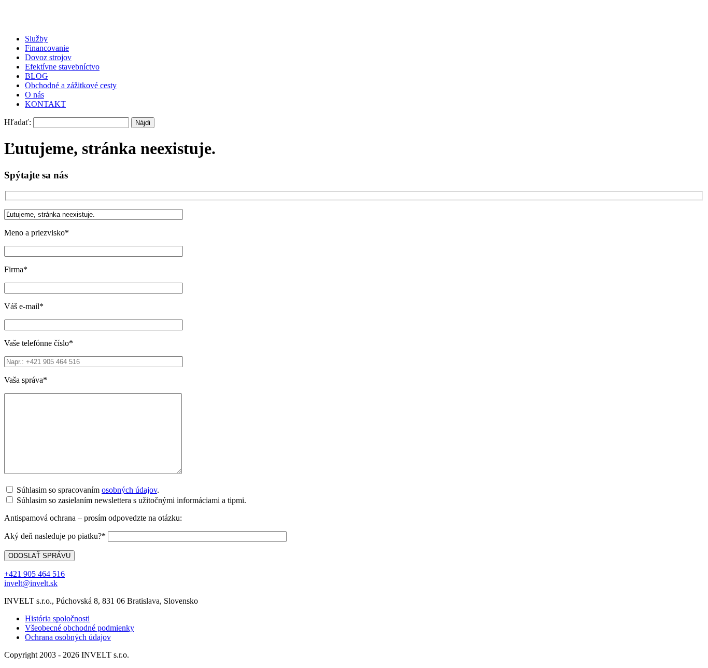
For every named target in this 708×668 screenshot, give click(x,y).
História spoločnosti (57, 618)
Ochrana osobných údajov (68, 637)
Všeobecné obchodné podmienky (79, 627)
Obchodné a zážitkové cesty (71, 85)
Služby (36, 38)
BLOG (36, 76)
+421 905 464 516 (34, 573)
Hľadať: (17, 122)
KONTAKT (45, 104)
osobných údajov (129, 489)
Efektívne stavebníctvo (62, 66)
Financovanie (47, 48)
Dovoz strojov (48, 57)
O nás (34, 94)
